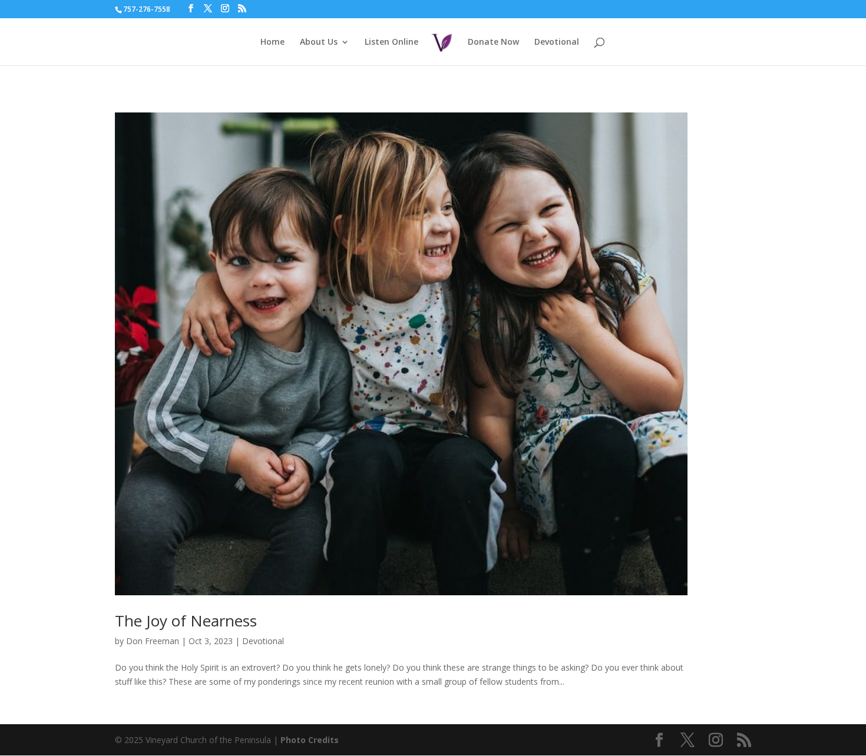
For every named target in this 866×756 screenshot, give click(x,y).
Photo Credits (309, 739)
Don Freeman (152, 640)
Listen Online (391, 42)
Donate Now (493, 42)
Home (272, 42)
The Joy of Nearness (186, 620)
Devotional (556, 42)
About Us (319, 42)
